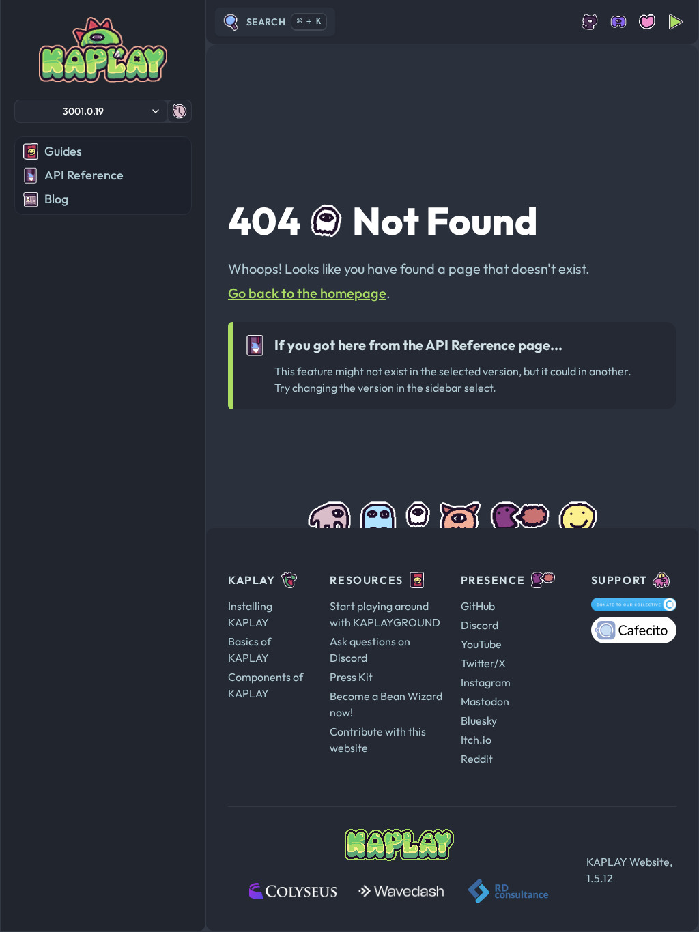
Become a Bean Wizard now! (386, 704)
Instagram (486, 682)
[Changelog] (179, 111)
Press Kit (351, 677)
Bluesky (479, 720)
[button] (91, 111)
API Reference (84, 175)
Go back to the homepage (307, 293)
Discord (479, 625)
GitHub (478, 606)
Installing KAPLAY (250, 614)
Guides (63, 151)
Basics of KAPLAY (249, 650)
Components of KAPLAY (265, 685)
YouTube (481, 644)
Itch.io (476, 739)
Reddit (477, 759)
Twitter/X (483, 663)
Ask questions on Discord (370, 650)
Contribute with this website (378, 740)
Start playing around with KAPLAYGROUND (385, 614)
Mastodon (485, 701)
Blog (56, 199)
